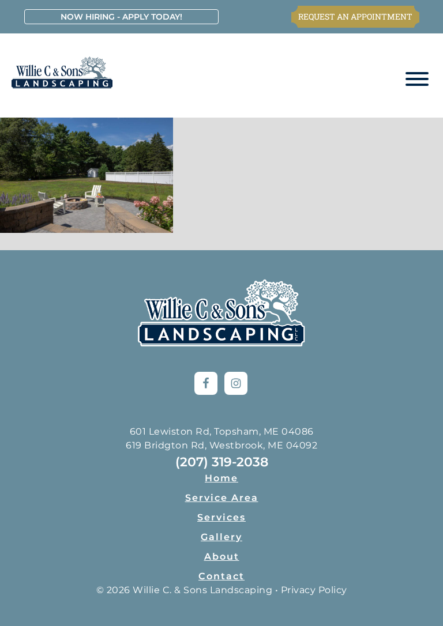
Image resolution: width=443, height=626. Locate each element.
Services (221, 517)
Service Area (221, 497)
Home (221, 478)
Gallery (221, 536)
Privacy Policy (314, 589)
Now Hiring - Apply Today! (121, 17)
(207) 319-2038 (221, 462)
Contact (221, 576)
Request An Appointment (355, 16)
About (221, 556)
